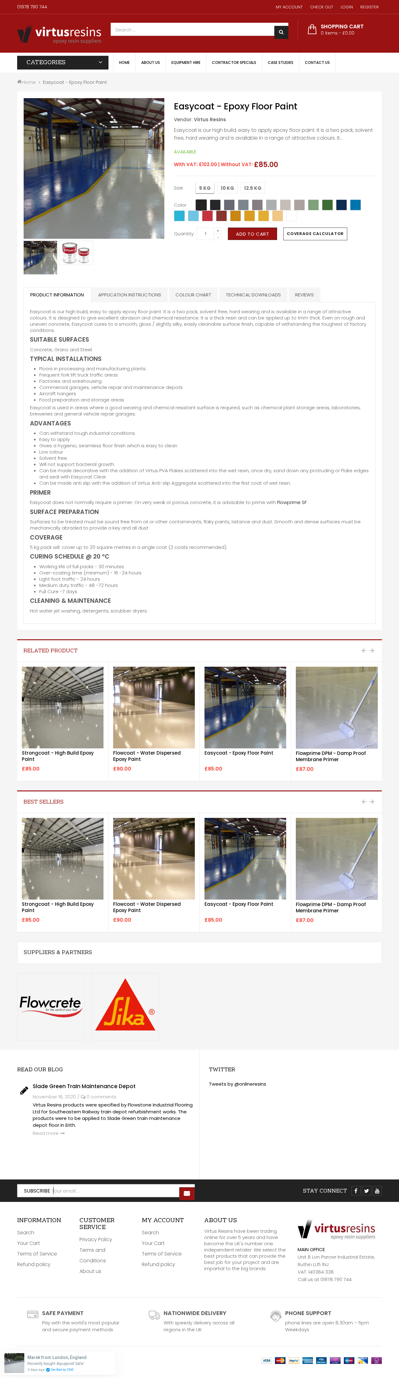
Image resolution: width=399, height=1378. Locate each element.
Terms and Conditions (92, 1255)
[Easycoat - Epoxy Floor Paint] (40, 257)
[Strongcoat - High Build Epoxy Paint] (62, 707)
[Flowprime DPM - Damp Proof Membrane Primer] (337, 708)
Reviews (304, 294)
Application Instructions (129, 294)
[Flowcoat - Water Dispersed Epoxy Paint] (154, 707)
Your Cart (28, 1243)
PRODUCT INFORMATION (57, 294)
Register (369, 7)
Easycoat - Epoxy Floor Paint (238, 753)
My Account (289, 7)
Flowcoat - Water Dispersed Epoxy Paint (147, 756)
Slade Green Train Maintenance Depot (84, 1086)
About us (90, 1271)
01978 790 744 (32, 7)
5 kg (205, 188)
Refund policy (33, 1264)
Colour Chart (193, 294)
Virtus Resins (210, 119)
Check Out (321, 7)
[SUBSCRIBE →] (187, 1193)
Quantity (184, 233)
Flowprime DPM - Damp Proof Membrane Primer (331, 756)
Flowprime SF (292, 502)
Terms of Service (37, 1253)
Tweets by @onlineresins (237, 1084)
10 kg (227, 188)
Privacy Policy (95, 1239)
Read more (46, 1133)
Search (25, 1232)
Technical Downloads (253, 294)
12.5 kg (253, 188)
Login (347, 7)
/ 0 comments (96, 1096)
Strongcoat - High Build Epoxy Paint (58, 756)
